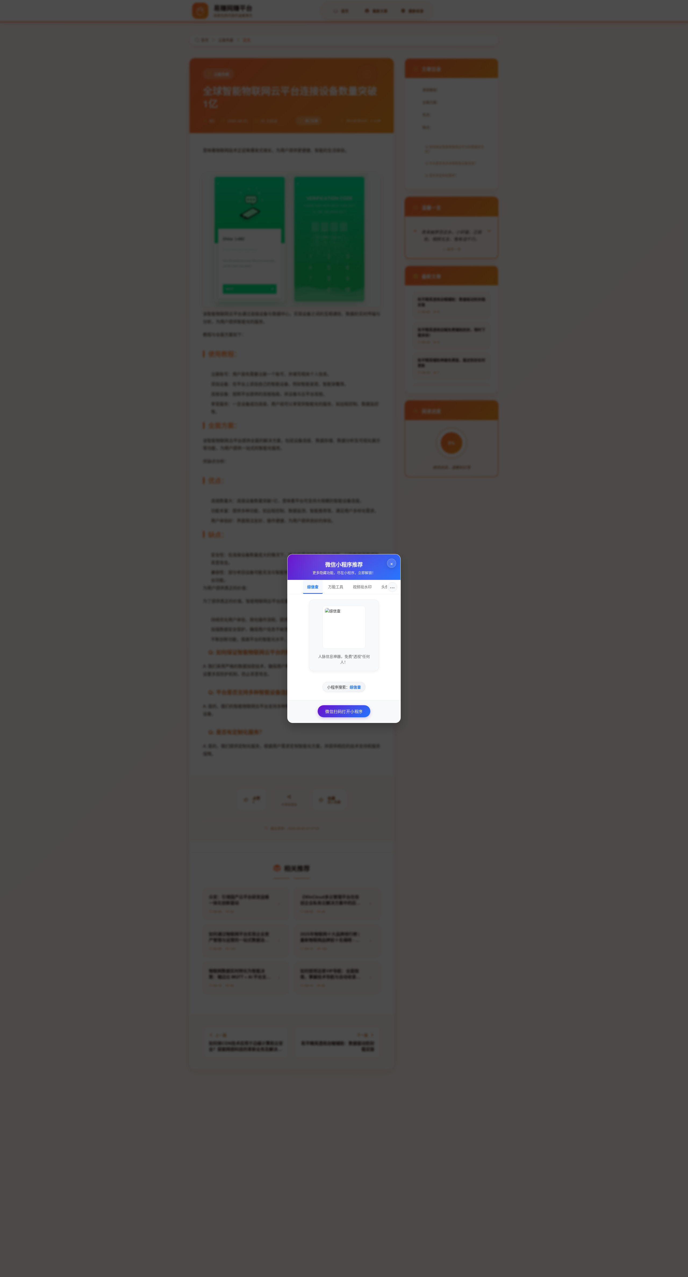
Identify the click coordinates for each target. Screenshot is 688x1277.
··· (392, 587)
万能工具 (335, 586)
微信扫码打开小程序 (344, 711)
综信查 (312, 586)
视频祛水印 (362, 586)
